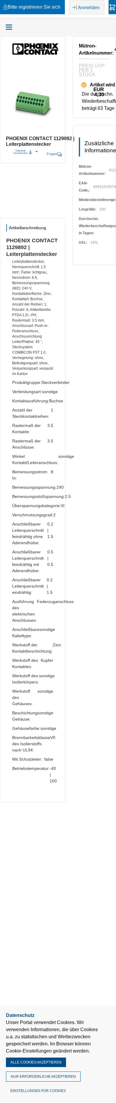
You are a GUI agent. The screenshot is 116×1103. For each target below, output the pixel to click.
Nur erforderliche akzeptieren (43, 1076)
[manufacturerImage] (35, 53)
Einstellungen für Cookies (38, 1091)
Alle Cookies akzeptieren (36, 1062)
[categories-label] (9, 27)
